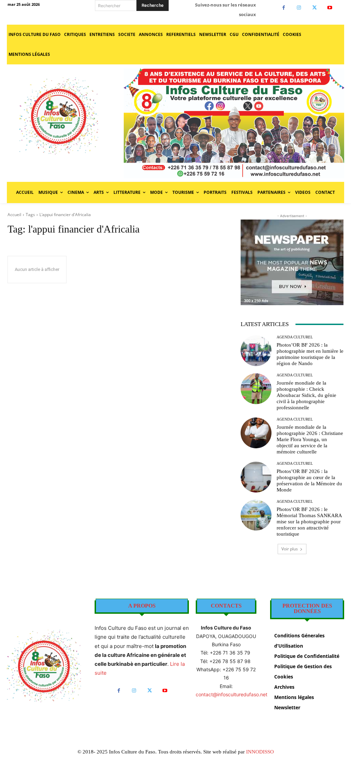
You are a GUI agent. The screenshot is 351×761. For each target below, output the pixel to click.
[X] (314, 8)
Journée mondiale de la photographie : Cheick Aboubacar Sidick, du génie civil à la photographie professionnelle (306, 395)
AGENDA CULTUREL (295, 337)
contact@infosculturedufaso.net (231, 694)
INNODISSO (260, 751)
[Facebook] (284, 8)
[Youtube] (330, 8)
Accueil (14, 214)
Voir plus (289, 549)
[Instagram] (299, 8)
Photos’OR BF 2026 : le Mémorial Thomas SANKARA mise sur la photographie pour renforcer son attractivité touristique (309, 522)
